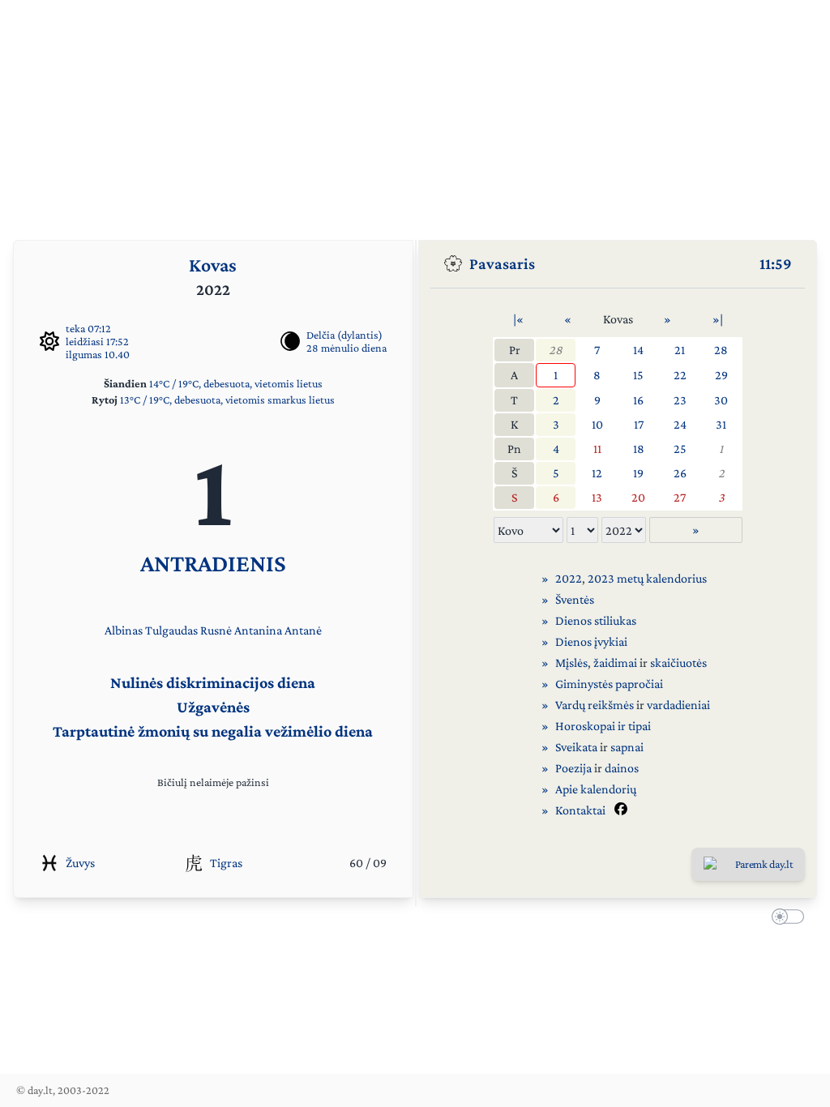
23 (680, 400)
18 (638, 448)
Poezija (573, 768)
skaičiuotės (678, 662)
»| (717, 319)
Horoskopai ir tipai (603, 726)
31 (721, 424)
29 (721, 375)
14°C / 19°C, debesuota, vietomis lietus (236, 383)
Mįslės (571, 662)
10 (597, 424)
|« (518, 319)
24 (680, 424)
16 (638, 400)
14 (638, 350)
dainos (622, 768)
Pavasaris (502, 263)
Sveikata (576, 747)
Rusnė (216, 630)
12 (597, 473)
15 (638, 375)
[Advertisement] (415, 113)
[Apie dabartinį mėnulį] (290, 341)
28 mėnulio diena (346, 347)
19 (638, 473)
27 (680, 497)
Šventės (574, 599)
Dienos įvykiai (591, 641)
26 (680, 473)
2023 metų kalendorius (647, 578)
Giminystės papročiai (609, 683)
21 (679, 350)
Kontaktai (580, 810)
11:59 (775, 263)
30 (721, 400)
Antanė (303, 630)
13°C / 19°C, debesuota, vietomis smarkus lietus (227, 399)
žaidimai (615, 662)
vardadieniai (678, 705)
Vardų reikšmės (594, 705)
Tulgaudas (171, 630)
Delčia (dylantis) (344, 334)
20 (638, 497)
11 (597, 448)
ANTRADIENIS (213, 562)
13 (597, 497)
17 (639, 424)
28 (556, 350)
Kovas (213, 265)
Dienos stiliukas (595, 620)
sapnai (627, 747)
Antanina (258, 630)
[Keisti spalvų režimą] (784, 919)
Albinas (124, 630)
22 (680, 375)
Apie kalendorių (595, 789)
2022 (568, 578)
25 (680, 448)
